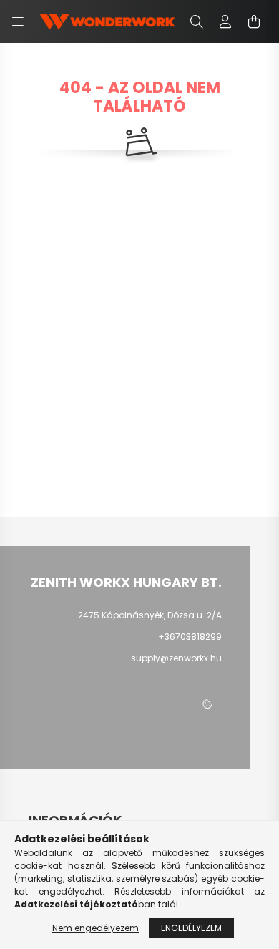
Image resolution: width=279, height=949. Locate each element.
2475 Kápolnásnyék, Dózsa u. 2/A (150, 615)
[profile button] (225, 21)
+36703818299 (190, 637)
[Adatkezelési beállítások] (207, 705)
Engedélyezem (191, 928)
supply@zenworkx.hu (176, 658)
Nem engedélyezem (95, 928)
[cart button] (254, 21)
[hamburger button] (18, 21)
